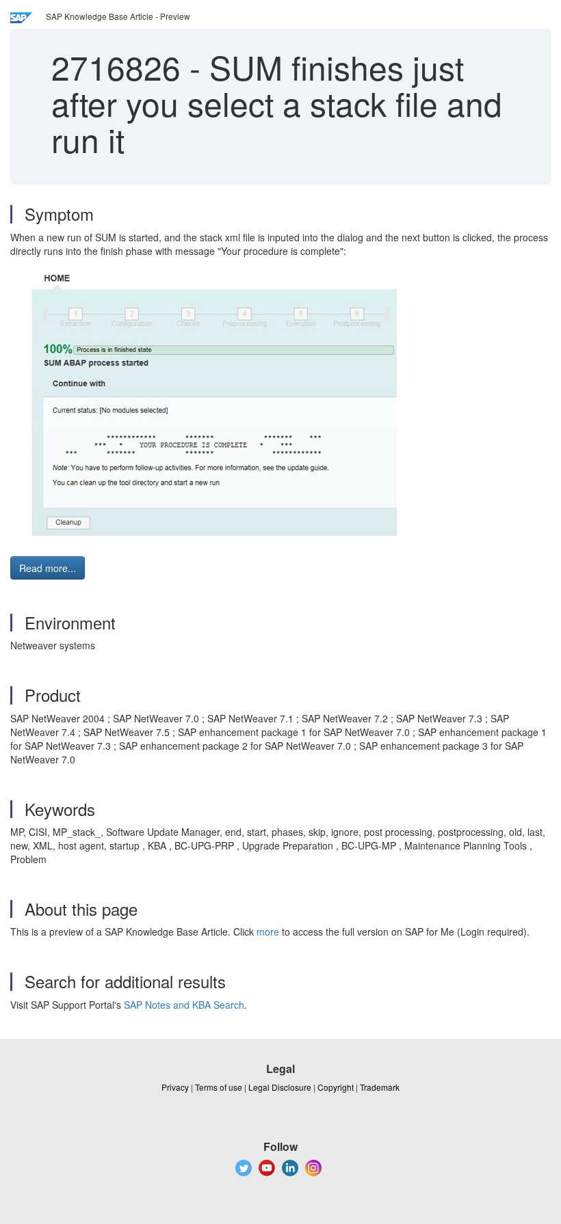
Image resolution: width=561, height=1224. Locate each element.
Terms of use (218, 1087)
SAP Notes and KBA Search (184, 1004)
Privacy (175, 1087)
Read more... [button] (47, 568)
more (268, 931)
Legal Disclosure (279, 1087)
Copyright (335, 1087)
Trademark (380, 1087)
